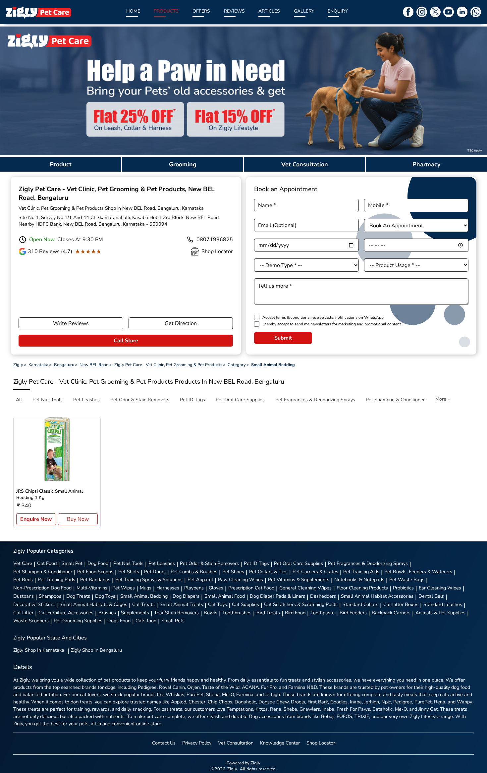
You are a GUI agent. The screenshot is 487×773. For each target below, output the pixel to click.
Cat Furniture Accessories (65, 612)
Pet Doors (155, 571)
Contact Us (164, 743)
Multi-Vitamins (92, 587)
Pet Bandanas (95, 579)
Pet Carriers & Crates (315, 571)
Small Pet (72, 563)
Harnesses (167, 587)
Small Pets (173, 620)
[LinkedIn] (462, 12)
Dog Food (97, 563)
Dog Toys (105, 596)
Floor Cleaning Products (362, 587)
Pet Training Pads (56, 579)
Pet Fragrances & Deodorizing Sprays (368, 563)
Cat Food (47, 563)
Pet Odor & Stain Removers (209, 563)
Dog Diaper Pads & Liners (277, 596)
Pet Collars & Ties (268, 571)
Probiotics (403, 587)
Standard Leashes (442, 604)
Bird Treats (268, 612)
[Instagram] (422, 12)
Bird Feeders (353, 612)
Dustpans (23, 596)
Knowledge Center (280, 743)
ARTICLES (269, 11)
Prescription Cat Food (251, 587)
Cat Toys (217, 604)
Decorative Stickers (34, 604)
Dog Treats (78, 596)
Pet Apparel (200, 579)
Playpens (194, 587)
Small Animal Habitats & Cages (93, 604)
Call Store (126, 340)
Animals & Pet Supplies (440, 612)
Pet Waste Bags (406, 579)
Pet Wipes (123, 587)
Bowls (210, 612)
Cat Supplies (245, 604)
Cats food (145, 620)
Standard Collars (360, 604)
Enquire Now (36, 519)
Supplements (135, 612)
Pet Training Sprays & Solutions (149, 579)
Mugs (145, 587)
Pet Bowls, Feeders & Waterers (418, 571)
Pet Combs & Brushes (194, 571)
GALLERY (304, 11)
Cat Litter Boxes (400, 604)
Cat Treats (143, 604)
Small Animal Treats (181, 604)
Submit (283, 338)
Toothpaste (322, 612)
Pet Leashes (161, 563)
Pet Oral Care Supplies (298, 563)
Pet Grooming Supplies (78, 620)
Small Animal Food (224, 596)
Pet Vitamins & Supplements (298, 579)
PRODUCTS (166, 11)
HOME (133, 11)
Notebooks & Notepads (359, 579)
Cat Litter (23, 612)
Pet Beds (23, 579)
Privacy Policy (196, 743)
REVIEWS (234, 11)
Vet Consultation (235, 743)
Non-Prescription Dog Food (42, 587)
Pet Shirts (128, 571)
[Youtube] (449, 12)
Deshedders (323, 596)
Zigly (38, 650)
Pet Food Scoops (95, 571)
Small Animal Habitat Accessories (377, 596)
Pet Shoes (233, 571)
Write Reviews (71, 323)
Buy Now (78, 519)
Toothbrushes (236, 612)
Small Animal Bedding (144, 596)
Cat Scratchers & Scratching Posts (301, 604)
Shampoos (50, 596)
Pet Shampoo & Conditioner (42, 571)
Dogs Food (119, 620)
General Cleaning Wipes (305, 587)
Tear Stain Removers (176, 612)
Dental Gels (431, 596)
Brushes (107, 612)
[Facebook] (408, 12)
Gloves (216, 587)
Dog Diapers (186, 596)
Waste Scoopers (31, 620)
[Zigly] (38, 12)
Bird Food (295, 612)
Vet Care (22, 563)
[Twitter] (435, 12)
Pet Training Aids (361, 571)
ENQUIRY (338, 11)
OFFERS (201, 11)
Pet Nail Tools (128, 563)
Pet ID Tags (256, 563)
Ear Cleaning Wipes (440, 587)
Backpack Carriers (391, 612)
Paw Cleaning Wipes (240, 579)
